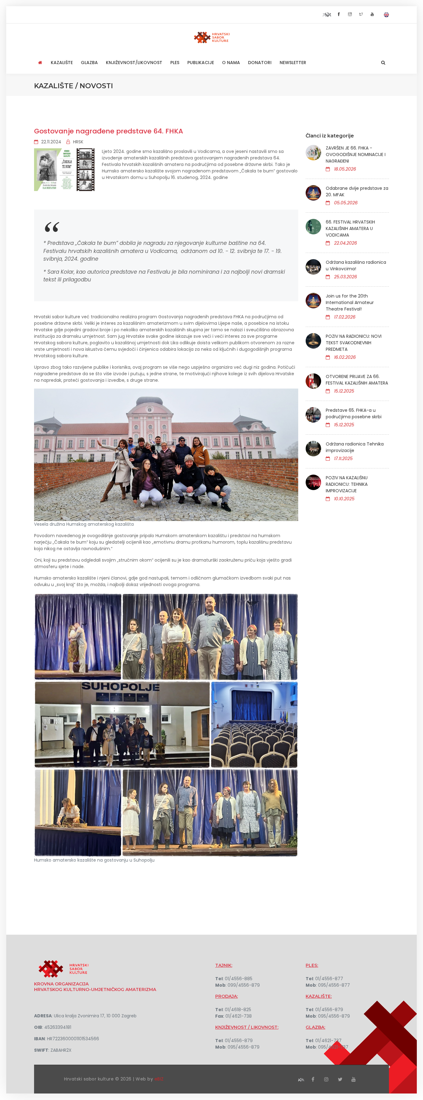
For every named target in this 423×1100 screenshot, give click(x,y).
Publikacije (200, 62)
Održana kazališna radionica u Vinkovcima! (356, 265)
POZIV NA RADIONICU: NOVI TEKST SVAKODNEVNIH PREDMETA (354, 342)
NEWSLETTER (293, 62)
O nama (231, 62)
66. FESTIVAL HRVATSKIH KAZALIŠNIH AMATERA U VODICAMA (350, 228)
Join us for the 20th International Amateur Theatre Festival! (350, 302)
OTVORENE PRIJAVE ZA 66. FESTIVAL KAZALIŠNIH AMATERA (357, 379)
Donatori (260, 62)
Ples (174, 62)
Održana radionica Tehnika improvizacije (355, 447)
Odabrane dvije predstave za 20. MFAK (357, 191)
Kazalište (62, 62)
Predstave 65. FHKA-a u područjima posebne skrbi (354, 413)
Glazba (89, 62)
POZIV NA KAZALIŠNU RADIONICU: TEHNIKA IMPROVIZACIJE (347, 484)
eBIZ (159, 1079)
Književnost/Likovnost (134, 62)
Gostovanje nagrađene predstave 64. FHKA (108, 131)
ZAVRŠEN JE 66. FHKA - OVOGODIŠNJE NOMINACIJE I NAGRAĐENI (356, 154)
